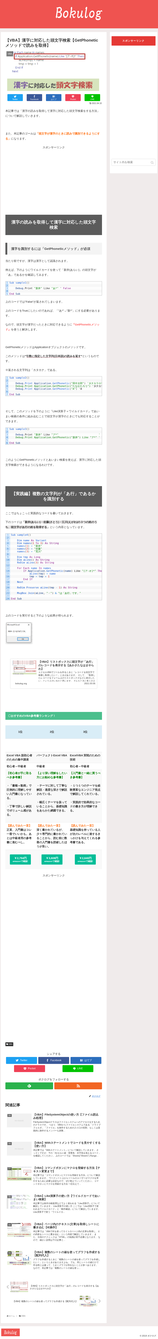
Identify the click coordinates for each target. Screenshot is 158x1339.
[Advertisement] (54, 181)
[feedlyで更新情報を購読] (29, 1085)
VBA (10, 1044)
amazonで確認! (20, 859)
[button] (153, 162)
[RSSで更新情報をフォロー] (78, 1085)
